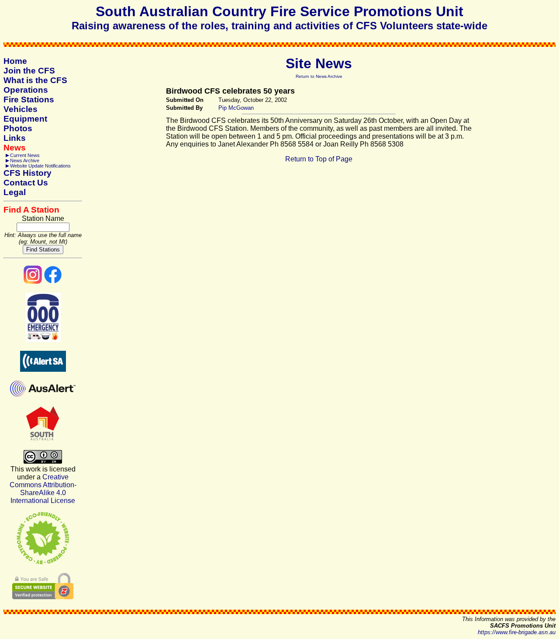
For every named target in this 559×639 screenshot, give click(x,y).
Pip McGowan (236, 108)
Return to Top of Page (318, 159)
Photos (17, 128)
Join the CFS (29, 70)
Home (15, 61)
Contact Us (25, 182)
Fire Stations (28, 99)
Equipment (25, 118)
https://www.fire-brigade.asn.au (517, 632)
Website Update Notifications (40, 165)
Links (14, 138)
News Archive (24, 160)
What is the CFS (35, 80)
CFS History (27, 173)
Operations (25, 89)
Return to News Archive (319, 76)
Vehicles (20, 109)
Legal (14, 192)
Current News (25, 155)
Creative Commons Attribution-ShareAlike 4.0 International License (43, 488)
